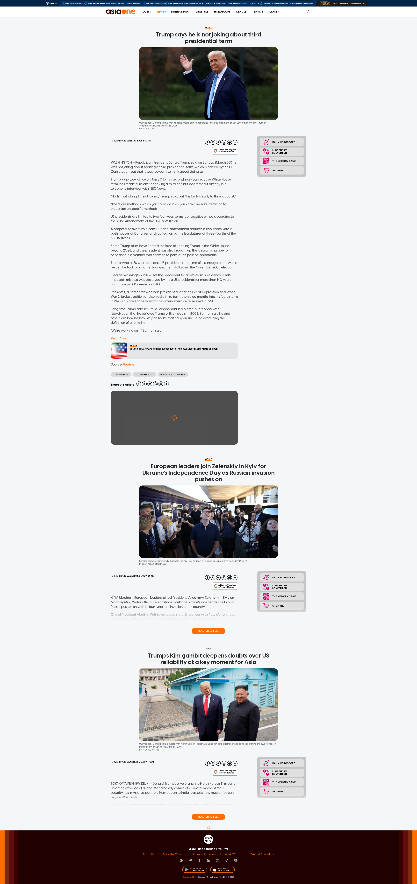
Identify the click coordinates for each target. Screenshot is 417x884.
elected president (144, 374)
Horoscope (222, 11)
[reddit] (229, 142)
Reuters (128, 364)
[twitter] (213, 142)
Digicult (242, 11)
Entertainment (180, 11)
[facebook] (207, 142)
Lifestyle (202, 11)
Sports (258, 11)
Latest (147, 11)
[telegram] (218, 142)
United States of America (172, 374)
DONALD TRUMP (121, 374)
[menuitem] (146, 11)
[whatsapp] (224, 142)
